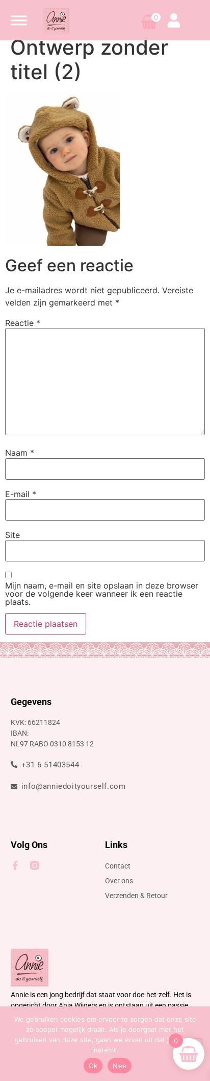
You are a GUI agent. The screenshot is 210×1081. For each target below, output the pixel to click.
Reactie (22, 323)
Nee (119, 1066)
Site (12, 535)
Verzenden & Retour (136, 895)
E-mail (20, 494)
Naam (19, 453)
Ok (93, 1066)
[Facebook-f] (15, 865)
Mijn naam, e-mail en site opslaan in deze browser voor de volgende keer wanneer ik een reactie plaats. (101, 593)
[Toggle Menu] (19, 20)
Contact (117, 866)
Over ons (119, 881)
